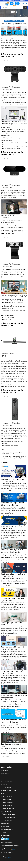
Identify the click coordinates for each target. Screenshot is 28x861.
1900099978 (22, 0)
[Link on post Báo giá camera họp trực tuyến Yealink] (14, 430)
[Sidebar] (2, 260)
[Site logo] (12, 3)
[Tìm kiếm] (25, 7)
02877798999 (11, 0)
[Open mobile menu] (1, 3)
